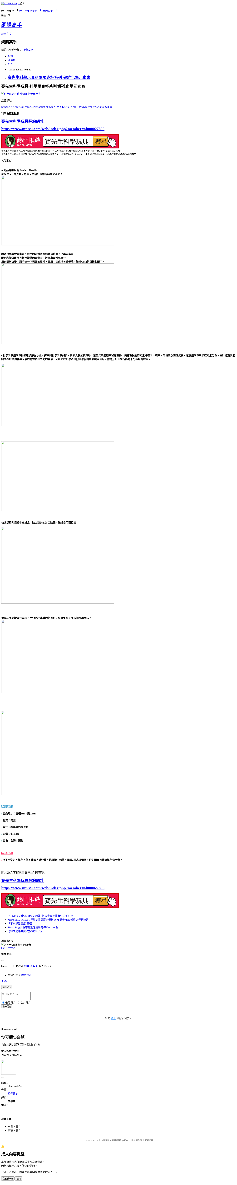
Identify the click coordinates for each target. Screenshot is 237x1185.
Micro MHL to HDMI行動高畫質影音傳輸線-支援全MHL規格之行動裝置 (48, 919)
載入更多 (7, 987)
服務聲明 (149, 1140)
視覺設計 (28, 49)
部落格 (11, 60)
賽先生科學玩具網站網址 (22, 121)
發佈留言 (7, 1006)
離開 (18, 1178)
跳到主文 (6, 33)
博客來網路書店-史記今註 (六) (25, 931)
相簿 (10, 56)
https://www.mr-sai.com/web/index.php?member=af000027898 (52, 129)
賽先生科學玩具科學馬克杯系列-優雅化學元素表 (49, 77)
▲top (4, 980)
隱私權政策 (136, 1140)
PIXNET (94, 1140)
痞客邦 (28, 966)
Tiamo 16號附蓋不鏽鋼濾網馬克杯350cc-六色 (33, 927)
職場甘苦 (26, 975)
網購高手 (11, 25)
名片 (10, 64)
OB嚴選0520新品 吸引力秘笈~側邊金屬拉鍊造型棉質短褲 (40, 915)
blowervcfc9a (8, 947)
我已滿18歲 (8, 1178)
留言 (35, 966)
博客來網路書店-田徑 (20, 923)
